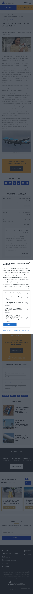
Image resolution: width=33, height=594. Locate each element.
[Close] (29, 263)
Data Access (16, 330)
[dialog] (16, 297)
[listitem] (16, 293)
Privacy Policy (26, 330)
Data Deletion (7, 330)
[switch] (26, 297)
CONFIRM (10, 324)
